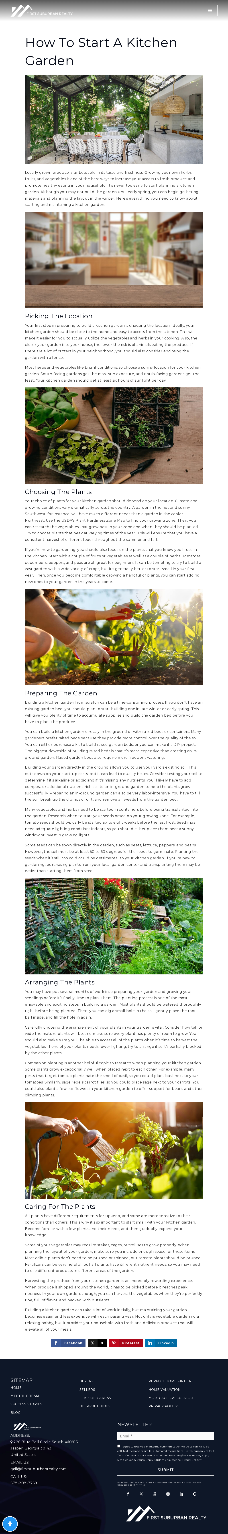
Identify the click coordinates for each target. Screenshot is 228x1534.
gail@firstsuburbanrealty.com (38, 1469)
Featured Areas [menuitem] (95, 1398)
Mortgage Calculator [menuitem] (171, 1398)
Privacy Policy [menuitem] (163, 1406)
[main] (114, 679)
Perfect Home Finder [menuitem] (170, 1381)
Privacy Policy (190, 1460)
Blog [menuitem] (15, 1413)
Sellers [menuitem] (87, 1390)
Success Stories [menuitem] (26, 1404)
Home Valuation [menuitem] (165, 1390)
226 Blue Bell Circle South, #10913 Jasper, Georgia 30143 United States (44, 1448)
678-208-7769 (23, 1483)
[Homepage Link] (41, 10)
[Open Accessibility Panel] (10, 1524)
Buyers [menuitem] (86, 1381)
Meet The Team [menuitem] (24, 1396)
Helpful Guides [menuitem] (95, 1406)
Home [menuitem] (16, 1388)
